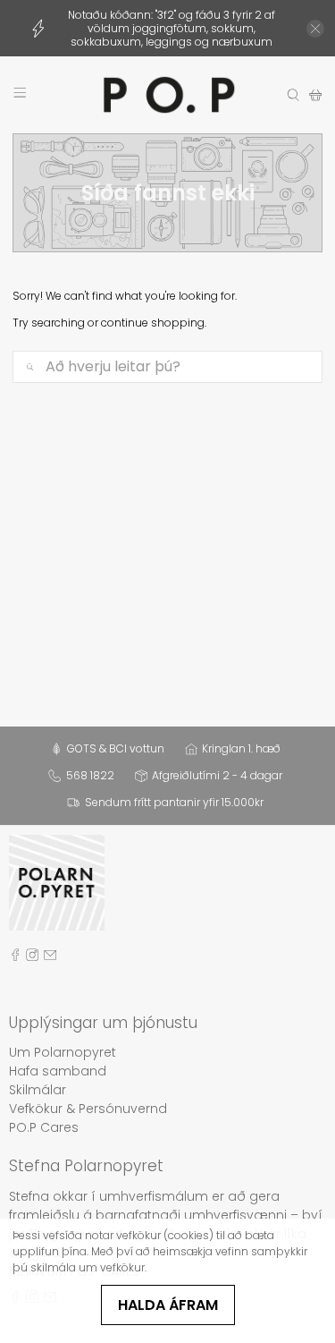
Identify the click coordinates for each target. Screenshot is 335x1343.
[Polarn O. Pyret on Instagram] (32, 957)
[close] (315, 29)
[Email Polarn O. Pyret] (50, 957)
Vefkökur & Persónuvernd (88, 1109)
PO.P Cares (44, 1127)
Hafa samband (57, 1071)
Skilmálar (37, 1090)
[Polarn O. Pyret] (168, 95)
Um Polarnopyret (62, 1052)
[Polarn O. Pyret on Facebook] (15, 957)
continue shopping (153, 322)
